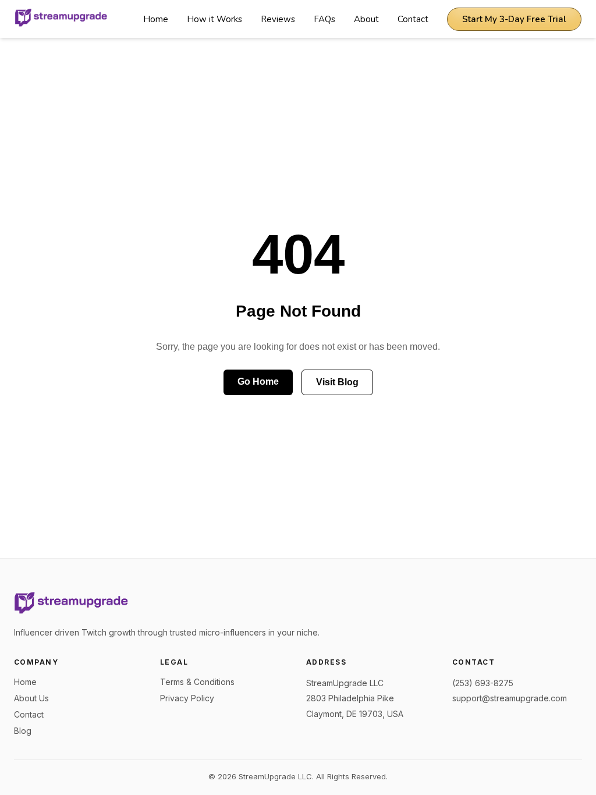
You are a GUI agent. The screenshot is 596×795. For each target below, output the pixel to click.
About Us (31, 698)
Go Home (258, 381)
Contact (413, 19)
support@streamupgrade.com (509, 698)
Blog (22, 731)
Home (155, 19)
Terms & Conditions (197, 682)
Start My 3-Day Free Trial (514, 19)
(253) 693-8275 (482, 683)
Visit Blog (337, 382)
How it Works (214, 19)
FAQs (324, 19)
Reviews (278, 19)
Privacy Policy (187, 698)
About (366, 19)
